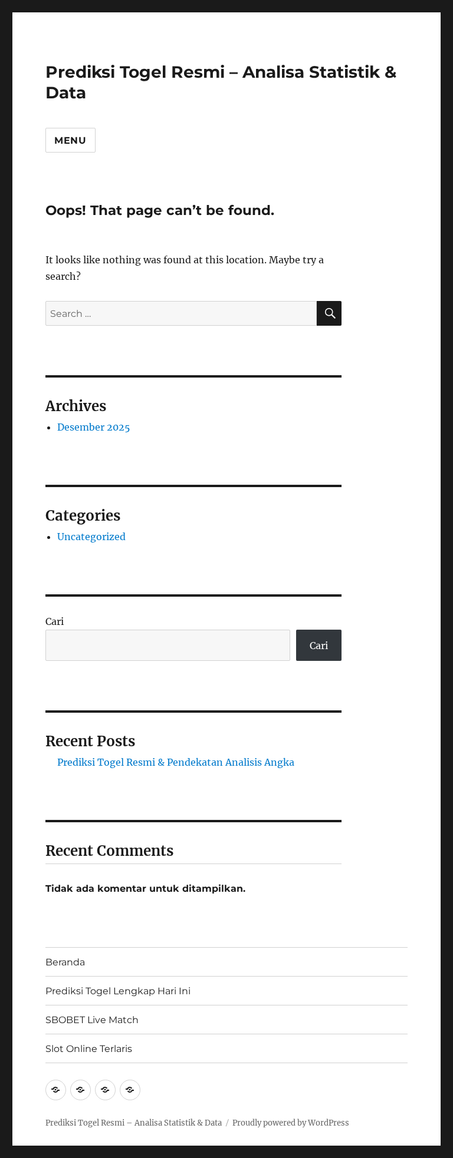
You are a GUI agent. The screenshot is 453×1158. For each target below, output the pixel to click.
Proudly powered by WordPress (290, 1123)
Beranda (65, 962)
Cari (54, 621)
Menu (70, 140)
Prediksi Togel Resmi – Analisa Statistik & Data (133, 1123)
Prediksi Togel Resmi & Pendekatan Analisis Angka (175, 762)
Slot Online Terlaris (88, 1048)
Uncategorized (91, 536)
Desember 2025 (93, 427)
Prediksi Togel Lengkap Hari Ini (118, 991)
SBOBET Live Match (92, 1019)
